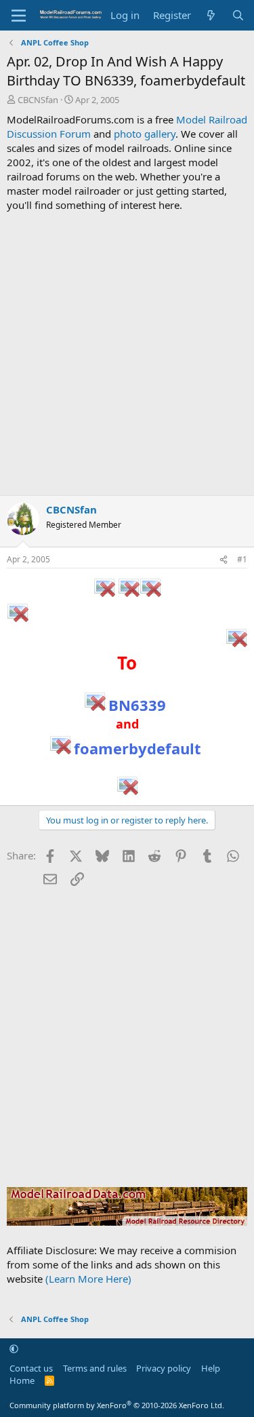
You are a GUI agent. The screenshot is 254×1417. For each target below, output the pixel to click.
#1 (242, 559)
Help (210, 1368)
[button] (14, 1348)
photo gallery (144, 133)
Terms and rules (95, 1368)
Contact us (31, 1368)
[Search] (238, 15)
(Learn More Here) (88, 1278)
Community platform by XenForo (116, 1405)
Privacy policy (163, 1368)
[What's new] (211, 15)
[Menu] (19, 15)
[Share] (223, 560)
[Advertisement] (127, 354)
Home (22, 1380)
